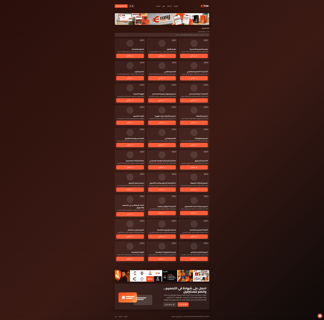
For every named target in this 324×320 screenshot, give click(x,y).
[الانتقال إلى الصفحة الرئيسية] (204, 6)
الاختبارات (169, 6)
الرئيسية (176, 6)
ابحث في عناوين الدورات (203, 31)
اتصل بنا (158, 6)
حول (163, 6)
